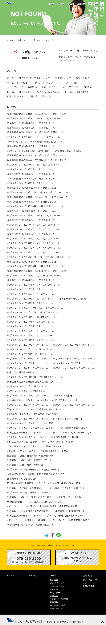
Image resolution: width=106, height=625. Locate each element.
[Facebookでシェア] (52, 535)
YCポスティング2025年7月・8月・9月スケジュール (33, 224)
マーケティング (15, 87)
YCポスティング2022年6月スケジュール (27, 363)
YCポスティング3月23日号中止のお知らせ (28, 492)
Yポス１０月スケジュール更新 (57, 441)
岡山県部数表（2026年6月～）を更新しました (31, 146)
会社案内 (81, 4)
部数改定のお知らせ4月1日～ (22, 478)
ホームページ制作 (69, 82)
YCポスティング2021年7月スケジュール (27, 404)
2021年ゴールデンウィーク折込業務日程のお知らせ (34, 414)
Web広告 (54, 589)
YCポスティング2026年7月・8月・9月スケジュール (33, 137)
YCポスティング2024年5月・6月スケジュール (30, 289)
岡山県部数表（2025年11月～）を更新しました (31, 201)
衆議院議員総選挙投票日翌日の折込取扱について (32, 381)
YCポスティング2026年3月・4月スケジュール (30, 169)
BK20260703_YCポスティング (34, 78)
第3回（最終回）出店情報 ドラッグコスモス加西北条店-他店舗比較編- (44, 483)
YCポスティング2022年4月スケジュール (27, 367)
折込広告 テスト (15, 96)
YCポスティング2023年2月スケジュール (27, 344)
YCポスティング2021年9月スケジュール (27, 395)
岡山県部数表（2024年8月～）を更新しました (31, 280)
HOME (52, 4)
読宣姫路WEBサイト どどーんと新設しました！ (31, 524)
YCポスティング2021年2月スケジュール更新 (30, 427)
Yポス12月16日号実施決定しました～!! (66, 515)
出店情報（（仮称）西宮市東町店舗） (26, 464)
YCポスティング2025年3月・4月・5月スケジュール (33, 243)
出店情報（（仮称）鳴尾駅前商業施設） (59, 506)
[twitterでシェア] (46, 535)
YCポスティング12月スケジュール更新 (27, 437)
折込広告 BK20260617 (48, 91)
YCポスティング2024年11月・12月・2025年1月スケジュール (39, 257)
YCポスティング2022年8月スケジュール (27, 358)
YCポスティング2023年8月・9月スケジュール (30, 321)
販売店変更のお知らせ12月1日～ (24, 432)
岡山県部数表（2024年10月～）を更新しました (31, 261)
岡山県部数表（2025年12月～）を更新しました (31, 187)
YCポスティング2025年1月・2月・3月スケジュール (33, 252)
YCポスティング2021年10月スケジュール (28, 390)
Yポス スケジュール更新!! (20, 520)
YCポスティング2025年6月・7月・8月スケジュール (33, 229)
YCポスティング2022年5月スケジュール (73, 363)
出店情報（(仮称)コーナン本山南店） (26, 487)
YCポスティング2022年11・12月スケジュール (31, 349)
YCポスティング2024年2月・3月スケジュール (30, 298)
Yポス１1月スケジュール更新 (22, 441)
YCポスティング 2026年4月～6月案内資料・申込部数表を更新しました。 (45, 150)
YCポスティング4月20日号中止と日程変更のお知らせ (34, 469)
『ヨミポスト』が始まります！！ (24, 446)
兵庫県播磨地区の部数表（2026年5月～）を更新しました (37, 155)
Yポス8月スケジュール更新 (54, 450)
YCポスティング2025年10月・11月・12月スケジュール (35, 206)
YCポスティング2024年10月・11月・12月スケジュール (35, 266)
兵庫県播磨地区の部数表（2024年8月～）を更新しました (37, 270)
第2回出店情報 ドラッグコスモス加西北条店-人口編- (35, 501)
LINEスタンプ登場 (62, 395)
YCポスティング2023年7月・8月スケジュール (30, 326)
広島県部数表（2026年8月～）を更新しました (31, 123)
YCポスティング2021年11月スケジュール (28, 386)
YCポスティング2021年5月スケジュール (27, 418)
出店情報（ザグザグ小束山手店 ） (67, 487)
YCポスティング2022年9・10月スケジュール (30, 354)
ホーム (10, 78)
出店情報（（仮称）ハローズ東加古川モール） (30, 460)
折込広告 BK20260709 (77, 91)
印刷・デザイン (49, 87)
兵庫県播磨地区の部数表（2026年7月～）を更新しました (37, 132)
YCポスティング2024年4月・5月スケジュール (30, 294)
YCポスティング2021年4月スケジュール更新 (30, 423)
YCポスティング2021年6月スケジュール (73, 404)
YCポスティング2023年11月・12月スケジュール (32, 312)
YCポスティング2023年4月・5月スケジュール (30, 335)
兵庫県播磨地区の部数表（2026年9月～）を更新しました (37, 113)
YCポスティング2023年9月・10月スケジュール (31, 317)
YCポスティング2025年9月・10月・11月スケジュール (35, 215)
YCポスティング (63, 78)
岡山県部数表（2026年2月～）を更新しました (31, 174)
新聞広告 (33, 96)
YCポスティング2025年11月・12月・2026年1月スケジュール (39, 192)
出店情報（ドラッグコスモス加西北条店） (29, 511)
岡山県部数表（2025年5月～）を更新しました (31, 233)
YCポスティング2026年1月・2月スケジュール (30, 183)
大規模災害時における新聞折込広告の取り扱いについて (35, 474)
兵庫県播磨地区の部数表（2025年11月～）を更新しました (37, 196)
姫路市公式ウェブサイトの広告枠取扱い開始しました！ (35, 409)
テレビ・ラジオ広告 (17, 82)
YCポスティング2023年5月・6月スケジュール (30, 330)
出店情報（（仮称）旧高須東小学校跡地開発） (30, 455)
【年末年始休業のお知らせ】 (74, 298)
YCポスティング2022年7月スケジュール (73, 358)
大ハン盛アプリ (70, 87)
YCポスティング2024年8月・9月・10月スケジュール (34, 275)
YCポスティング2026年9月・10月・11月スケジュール (35, 118)
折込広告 (87, 87)
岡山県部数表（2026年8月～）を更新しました (31, 127)
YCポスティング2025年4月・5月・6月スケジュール (33, 238)
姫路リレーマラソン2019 (51, 520)
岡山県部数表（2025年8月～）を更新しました (31, 220)
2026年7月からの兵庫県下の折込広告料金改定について (35, 141)
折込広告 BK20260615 (19, 91)
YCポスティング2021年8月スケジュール (57, 400)
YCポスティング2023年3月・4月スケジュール (30, 340)
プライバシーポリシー (43, 82)
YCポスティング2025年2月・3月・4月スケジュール (33, 247)
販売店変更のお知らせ (80, 520)
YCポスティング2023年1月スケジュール (73, 344)
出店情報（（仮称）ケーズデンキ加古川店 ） (29, 497)
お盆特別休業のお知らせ (19, 400)
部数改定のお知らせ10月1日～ (67, 437)
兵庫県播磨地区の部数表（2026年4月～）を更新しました (37, 160)
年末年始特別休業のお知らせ (22, 372)
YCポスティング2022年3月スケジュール (73, 367)
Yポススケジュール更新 (69, 497)
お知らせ (71, 4)
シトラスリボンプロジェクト (68, 418)
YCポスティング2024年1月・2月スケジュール (30, 303)
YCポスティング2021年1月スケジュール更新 (69, 432)
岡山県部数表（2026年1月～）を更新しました (31, 178)
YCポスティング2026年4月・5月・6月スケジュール (33, 164)
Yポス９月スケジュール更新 (21, 450)
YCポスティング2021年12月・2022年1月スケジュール (35, 377)
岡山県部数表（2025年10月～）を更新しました (31, 210)
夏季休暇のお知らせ (56, 446)
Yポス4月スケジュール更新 (21, 506)
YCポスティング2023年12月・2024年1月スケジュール (35, 307)
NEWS (11, 107)
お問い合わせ (93, 4)
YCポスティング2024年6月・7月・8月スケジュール (33, 284)
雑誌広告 (46, 96)
